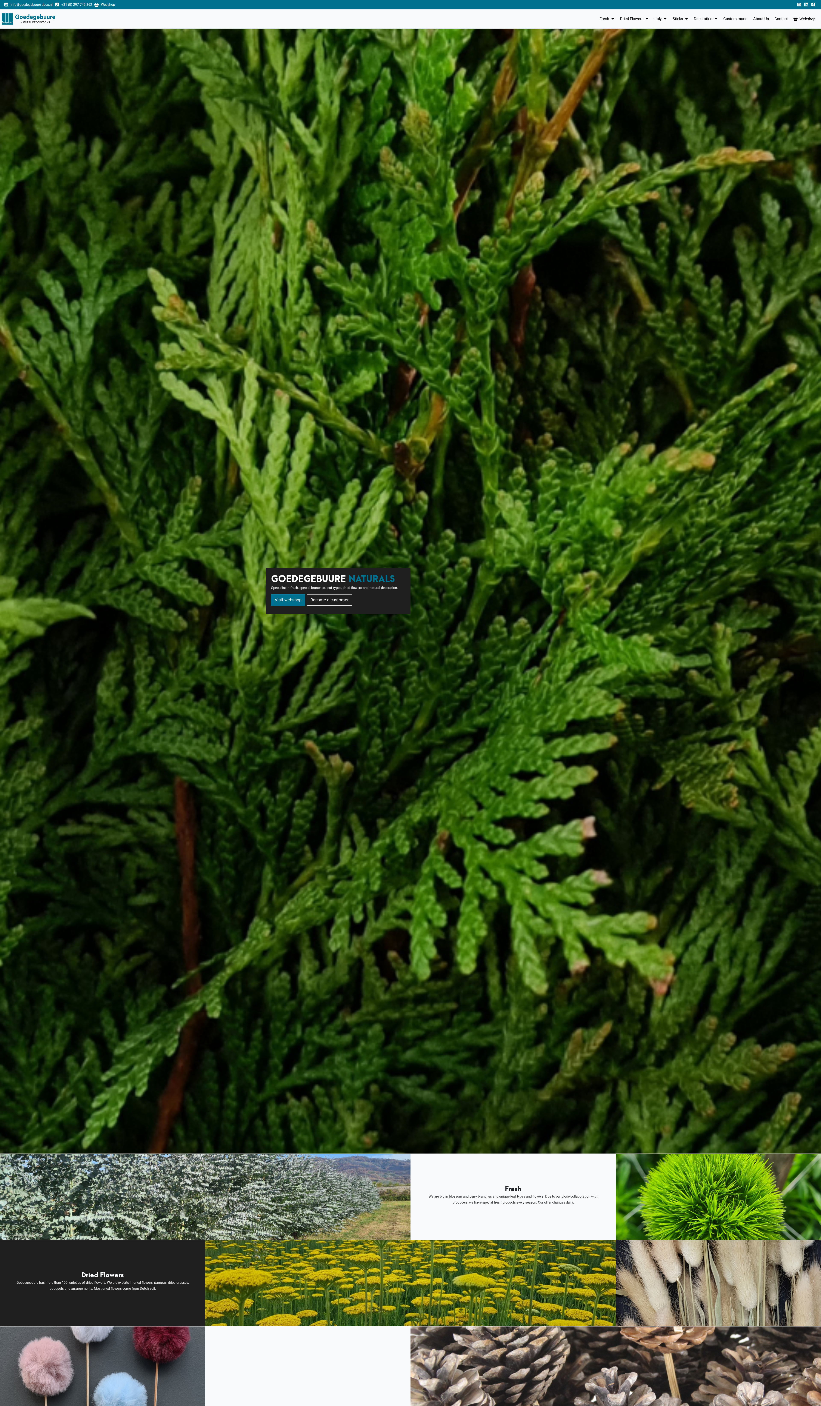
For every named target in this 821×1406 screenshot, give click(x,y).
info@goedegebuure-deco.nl (31, 5)
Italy (658, 19)
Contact (781, 19)
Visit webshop (288, 599)
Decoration (703, 19)
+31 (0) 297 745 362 (76, 5)
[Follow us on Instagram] (799, 5)
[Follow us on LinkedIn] (807, 5)
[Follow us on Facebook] (814, 5)
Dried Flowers (631, 19)
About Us (761, 19)
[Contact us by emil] (6, 5)
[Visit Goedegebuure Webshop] (96, 5)
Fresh (604, 19)
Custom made (735, 19)
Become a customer (329, 599)
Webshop (108, 5)
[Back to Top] (813, 1398)
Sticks (678, 19)
